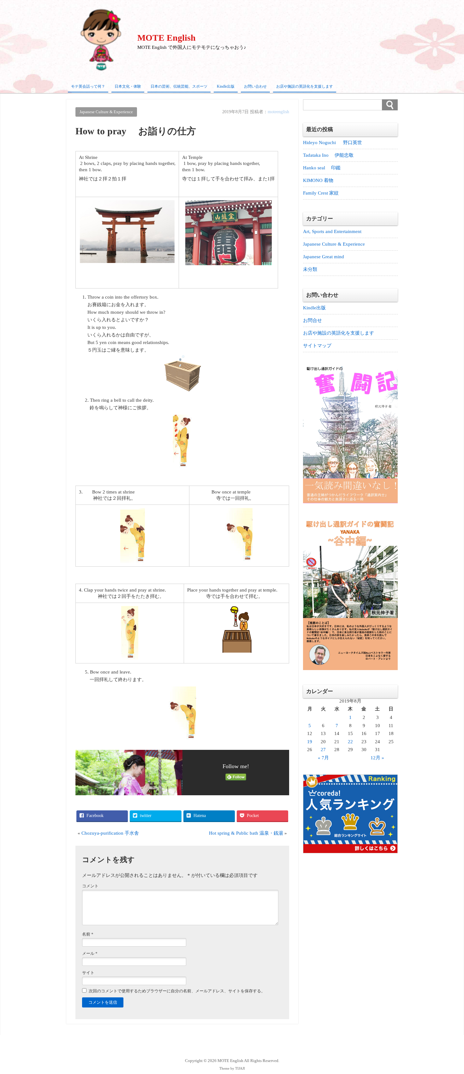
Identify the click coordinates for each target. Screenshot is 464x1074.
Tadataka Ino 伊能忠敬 (328, 155)
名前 (87, 934)
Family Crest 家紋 (323, 193)
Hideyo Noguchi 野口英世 (332, 142)
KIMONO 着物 (318, 180)
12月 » (377, 757)
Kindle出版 (226, 86)
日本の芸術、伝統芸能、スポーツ (179, 86)
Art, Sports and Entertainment (332, 231)
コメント (90, 886)
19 (309, 741)
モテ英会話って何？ (88, 86)
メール (90, 953)
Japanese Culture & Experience (106, 112)
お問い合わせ (255, 86)
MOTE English (166, 38)
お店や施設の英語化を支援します (304, 86)
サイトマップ (317, 345)
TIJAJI (240, 1068)
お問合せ (312, 320)
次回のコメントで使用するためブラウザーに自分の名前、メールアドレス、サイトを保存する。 (177, 991)
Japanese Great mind (323, 256)
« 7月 (323, 757)
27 (323, 749)
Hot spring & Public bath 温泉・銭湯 (246, 833)
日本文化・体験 (128, 86)
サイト (88, 973)
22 (350, 741)
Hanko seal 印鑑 (322, 167)
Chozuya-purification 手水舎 (110, 833)
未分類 (310, 269)
